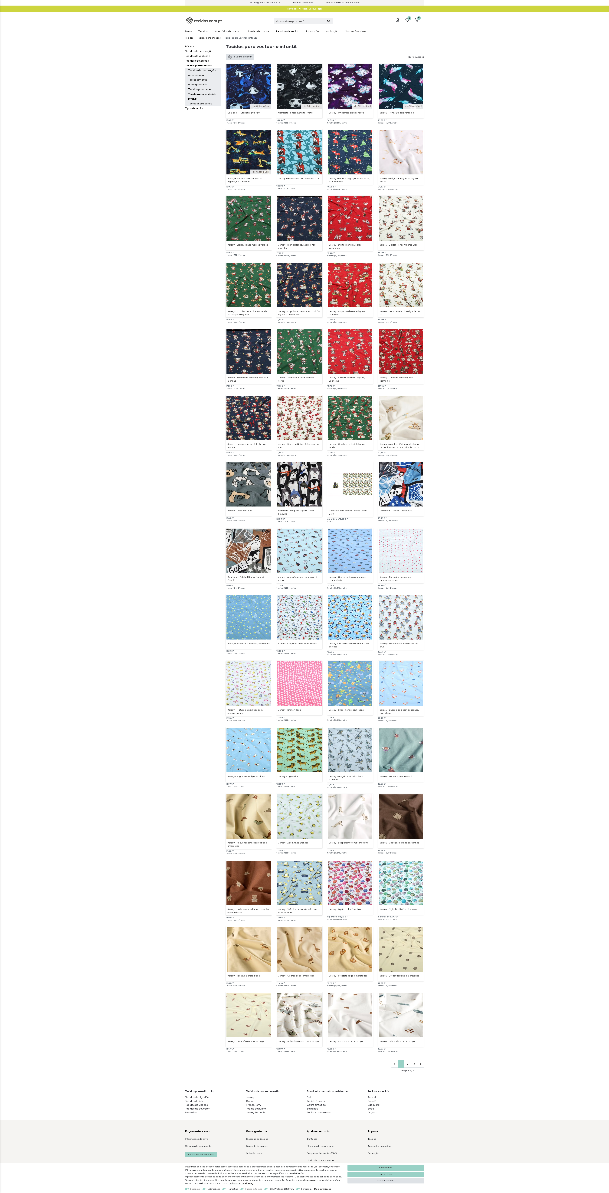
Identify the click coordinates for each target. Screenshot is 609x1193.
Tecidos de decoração (198, 51)
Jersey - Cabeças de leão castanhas (399, 843)
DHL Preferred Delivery (281, 1189)
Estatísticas (213, 1189)
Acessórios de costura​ (227, 31)
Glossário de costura (257, 1146)
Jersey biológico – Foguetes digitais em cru (399, 180)
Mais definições (322, 1189)
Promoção (312, 31)
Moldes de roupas (258, 31)
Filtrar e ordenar (243, 57)
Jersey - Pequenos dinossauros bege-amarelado (247, 844)
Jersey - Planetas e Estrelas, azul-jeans (248, 644)
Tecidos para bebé (199, 89)
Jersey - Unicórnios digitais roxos (346, 113)
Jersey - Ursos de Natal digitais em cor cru (298, 446)
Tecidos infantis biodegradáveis (197, 82)
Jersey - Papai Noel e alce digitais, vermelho (347, 313)
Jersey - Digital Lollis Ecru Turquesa (399, 909)
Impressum (310, 1180)
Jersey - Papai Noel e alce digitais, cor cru (400, 313)
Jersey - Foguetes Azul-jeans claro (246, 776)
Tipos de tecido (194, 108)
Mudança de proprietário (320, 1146)
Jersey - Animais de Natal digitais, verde (296, 379)
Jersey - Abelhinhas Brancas (293, 843)
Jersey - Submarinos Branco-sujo (397, 1041)
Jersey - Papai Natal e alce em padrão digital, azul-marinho (299, 313)
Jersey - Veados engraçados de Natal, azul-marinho (349, 180)
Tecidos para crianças (209, 38)
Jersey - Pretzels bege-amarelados (348, 976)
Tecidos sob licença (200, 103)
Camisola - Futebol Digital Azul (243, 113)
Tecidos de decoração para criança (202, 72)
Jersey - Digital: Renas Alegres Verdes (247, 245)
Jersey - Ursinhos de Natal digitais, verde (347, 446)
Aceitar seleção (385, 1181)
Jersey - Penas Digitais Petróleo (397, 113)
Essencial (195, 1189)
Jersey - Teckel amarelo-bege (243, 976)
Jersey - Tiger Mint (288, 776)
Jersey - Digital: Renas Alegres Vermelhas (345, 246)
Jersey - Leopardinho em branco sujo (349, 843)
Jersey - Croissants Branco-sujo (346, 1041)
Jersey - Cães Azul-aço (239, 511)
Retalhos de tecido (287, 31)
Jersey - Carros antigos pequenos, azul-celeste (347, 578)
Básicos (190, 46)
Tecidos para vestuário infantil (202, 96)
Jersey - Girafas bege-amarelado (296, 976)
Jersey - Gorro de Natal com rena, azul (298, 178)
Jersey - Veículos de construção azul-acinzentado (298, 911)
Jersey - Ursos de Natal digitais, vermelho (396, 379)
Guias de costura (255, 1153)
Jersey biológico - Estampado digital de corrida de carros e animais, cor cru (400, 446)
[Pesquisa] (329, 21)
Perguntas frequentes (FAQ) (322, 1153)
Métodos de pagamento (198, 1146)
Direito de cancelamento (320, 1160)
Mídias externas (253, 1189)
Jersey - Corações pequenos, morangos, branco (395, 578)
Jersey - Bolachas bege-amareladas (399, 976)
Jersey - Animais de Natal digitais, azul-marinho (248, 379)
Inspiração (331, 31)
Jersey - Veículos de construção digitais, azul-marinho (244, 180)
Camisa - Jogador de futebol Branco (297, 644)
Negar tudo (386, 1174)
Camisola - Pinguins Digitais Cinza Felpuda (296, 512)
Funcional (306, 1189)
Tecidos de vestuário (197, 56)
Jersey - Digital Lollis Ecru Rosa (345, 909)
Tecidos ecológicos (197, 61)
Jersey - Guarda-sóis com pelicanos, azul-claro (399, 711)
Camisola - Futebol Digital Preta (295, 113)
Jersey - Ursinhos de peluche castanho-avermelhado (248, 911)
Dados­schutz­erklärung (241, 1183)
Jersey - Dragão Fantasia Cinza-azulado (346, 778)
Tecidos (203, 31)
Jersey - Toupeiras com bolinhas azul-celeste (349, 645)
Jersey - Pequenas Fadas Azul (396, 776)
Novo (188, 31)
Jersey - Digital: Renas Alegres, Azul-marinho (297, 246)
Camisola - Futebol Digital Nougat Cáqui (245, 578)
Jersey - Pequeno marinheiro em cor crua (399, 645)
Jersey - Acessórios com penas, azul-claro (298, 578)
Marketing (232, 1189)
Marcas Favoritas (355, 31)
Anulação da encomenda (200, 1154)
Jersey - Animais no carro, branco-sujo (298, 1041)
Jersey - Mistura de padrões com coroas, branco (245, 711)
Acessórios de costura (379, 1146)
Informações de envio (196, 1139)
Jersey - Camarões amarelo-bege (245, 1041)
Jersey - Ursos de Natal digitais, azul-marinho (247, 446)
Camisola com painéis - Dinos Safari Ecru (348, 512)
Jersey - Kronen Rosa (289, 710)
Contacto (312, 1139)
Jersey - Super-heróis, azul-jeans (346, 710)
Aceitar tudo (385, 1168)
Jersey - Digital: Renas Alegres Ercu (398, 245)
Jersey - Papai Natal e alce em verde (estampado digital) (247, 313)
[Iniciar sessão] (398, 20)
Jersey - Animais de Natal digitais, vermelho (347, 379)
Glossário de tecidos (257, 1139)
